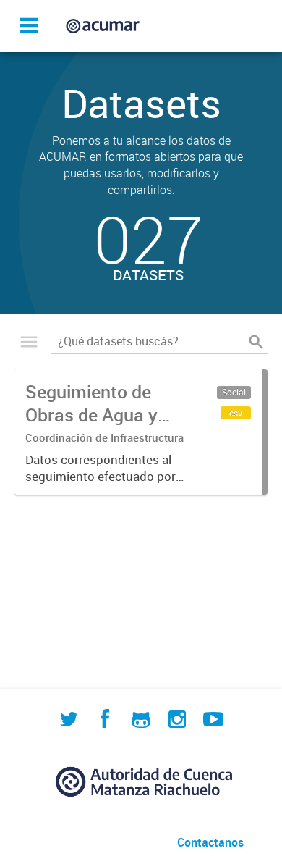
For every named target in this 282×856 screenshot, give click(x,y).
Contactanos (210, 842)
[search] (256, 341)
